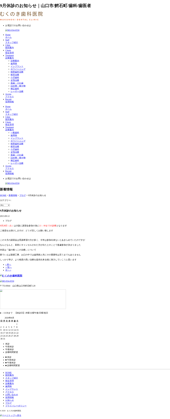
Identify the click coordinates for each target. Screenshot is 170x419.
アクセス (9, 392)
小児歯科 (15, 77)
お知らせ (9, 400)
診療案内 (15, 61)
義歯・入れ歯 (17, 83)
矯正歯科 (15, 88)
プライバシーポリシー (16, 406)
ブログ (8, 403)
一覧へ (8, 267)
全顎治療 (15, 80)
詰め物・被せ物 (18, 86)
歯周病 (14, 63)
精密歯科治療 (17, 72)
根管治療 (15, 75)
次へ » (8, 270)
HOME (8, 372)
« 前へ (8, 264)
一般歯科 (15, 132)
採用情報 (9, 397)
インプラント (17, 66)
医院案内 (9, 375)
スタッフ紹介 (11, 378)
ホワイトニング (18, 69)
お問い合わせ (11, 395)
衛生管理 (9, 381)
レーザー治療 (17, 91)
